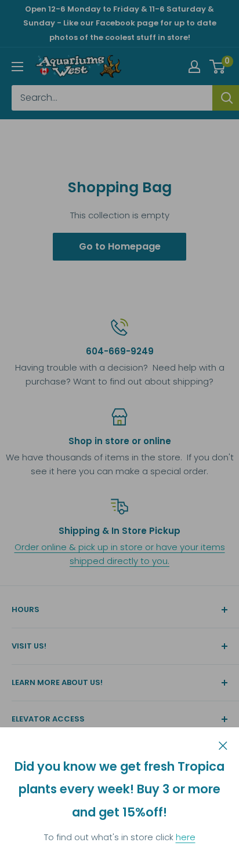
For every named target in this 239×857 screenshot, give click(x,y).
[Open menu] (17, 66)
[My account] (194, 66)
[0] (218, 67)
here (185, 837)
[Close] (223, 745)
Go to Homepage (120, 246)
